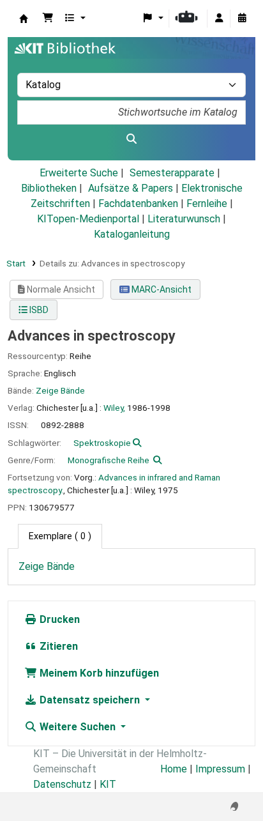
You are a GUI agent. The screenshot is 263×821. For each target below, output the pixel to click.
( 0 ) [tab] (60, 536)
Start (16, 263)
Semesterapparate (172, 173)
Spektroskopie (102, 443)
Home (173, 769)
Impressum (220, 769)
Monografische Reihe (108, 460)
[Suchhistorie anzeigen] (242, 18)
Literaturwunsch (183, 219)
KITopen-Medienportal (88, 219)
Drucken (58, 619)
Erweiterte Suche (79, 173)
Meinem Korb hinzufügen (98, 673)
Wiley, (114, 408)
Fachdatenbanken (138, 203)
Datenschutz (62, 784)
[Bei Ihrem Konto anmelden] (219, 18)
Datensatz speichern (89, 700)
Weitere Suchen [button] (77, 727)
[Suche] (131, 139)
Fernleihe (206, 203)
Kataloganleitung (132, 234)
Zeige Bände (60, 390)
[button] (48, 18)
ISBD (38, 310)
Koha (23, 18)
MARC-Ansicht (161, 289)
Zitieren (57, 646)
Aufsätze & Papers (130, 188)
